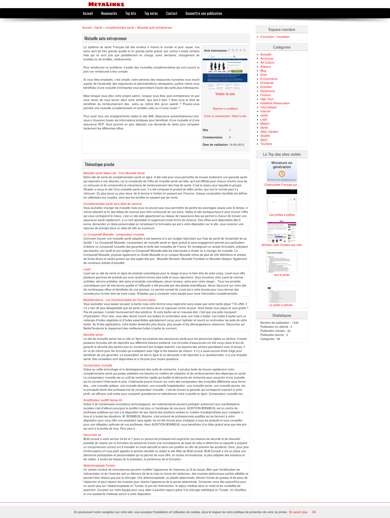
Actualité (265, 54)
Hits (205, 130)
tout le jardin (282, 275)
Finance (265, 95)
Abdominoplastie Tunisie (99, 465)
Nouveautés (109, 13)
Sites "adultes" (269, 131)
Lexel (86, 269)
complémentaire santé (119, 27)
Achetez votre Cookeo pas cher (282, 245)
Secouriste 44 (92, 435)
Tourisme (266, 144)
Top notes (151, 13)
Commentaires (213, 137)
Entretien (266, 87)
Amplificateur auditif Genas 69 (102, 400)
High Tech (266, 99)
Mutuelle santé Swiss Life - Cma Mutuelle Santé (114, 173)
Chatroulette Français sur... (281, 184)
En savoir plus (298, 512)
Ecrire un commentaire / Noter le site (225, 116)
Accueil (88, 13)
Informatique (268, 107)
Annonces (266, 58)
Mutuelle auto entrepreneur (154, 27)
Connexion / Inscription (275, 37)
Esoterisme (267, 91)
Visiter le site (225, 93)
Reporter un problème (225, 108)
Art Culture (267, 62)
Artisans (265, 66)
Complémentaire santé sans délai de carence (112, 204)
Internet (265, 111)
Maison (265, 123)
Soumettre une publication (203, 13)
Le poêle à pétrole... (282, 305)
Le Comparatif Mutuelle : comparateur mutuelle (113, 234)
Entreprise (267, 83)
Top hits (130, 13)
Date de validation (215, 144)
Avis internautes (215, 50)
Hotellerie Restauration (275, 103)
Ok (314, 512)
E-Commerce (268, 79)
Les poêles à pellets (282, 215)
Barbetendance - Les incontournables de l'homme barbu (119, 300)
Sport (263, 140)
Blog (263, 70)
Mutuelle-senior (93, 334)
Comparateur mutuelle (97, 365)
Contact (171, 13)
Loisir (263, 119)
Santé (98, 27)
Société (265, 136)
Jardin (264, 115)
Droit (263, 75)
